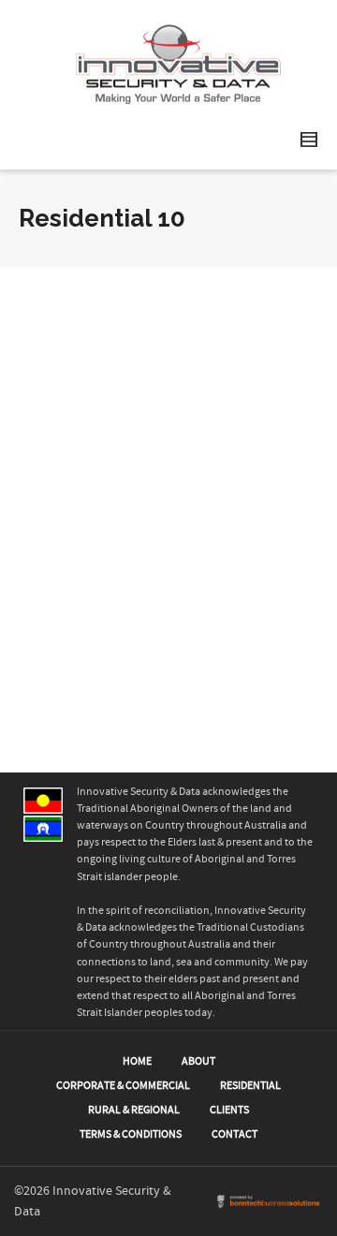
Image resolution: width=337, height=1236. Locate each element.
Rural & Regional (134, 1110)
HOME (137, 1061)
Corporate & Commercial (123, 1086)
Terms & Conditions (131, 1134)
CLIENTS (229, 1110)
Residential (250, 1086)
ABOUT (198, 1061)
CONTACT (234, 1134)
